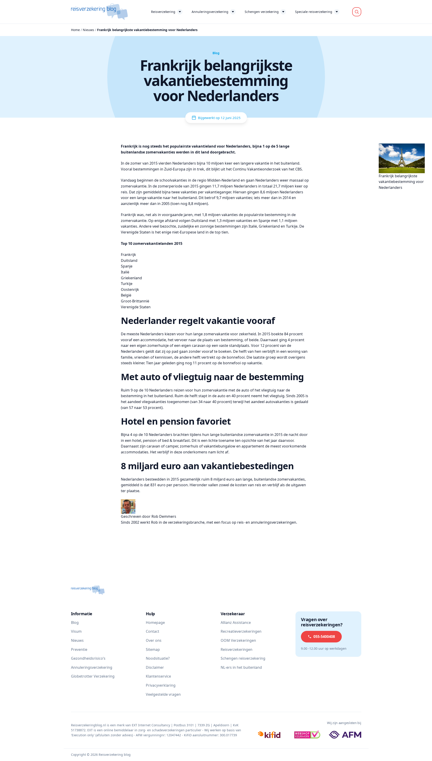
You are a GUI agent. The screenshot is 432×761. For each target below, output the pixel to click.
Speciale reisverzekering (313, 12)
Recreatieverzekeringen (241, 631)
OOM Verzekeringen (238, 640)
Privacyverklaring (161, 685)
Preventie (79, 649)
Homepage (155, 622)
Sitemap (153, 649)
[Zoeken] (356, 11)
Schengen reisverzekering (243, 658)
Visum (76, 631)
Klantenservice (158, 676)
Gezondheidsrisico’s (88, 658)
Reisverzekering (163, 12)
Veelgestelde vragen (163, 694)
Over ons (153, 640)
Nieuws (88, 30)
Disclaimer (155, 667)
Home (75, 30)
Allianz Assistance (236, 622)
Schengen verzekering (262, 12)
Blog (75, 622)
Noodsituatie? (158, 658)
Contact (152, 631)
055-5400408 (324, 636)
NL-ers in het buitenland (241, 667)
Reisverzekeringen (236, 649)
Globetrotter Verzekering (93, 676)
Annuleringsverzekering (210, 12)
